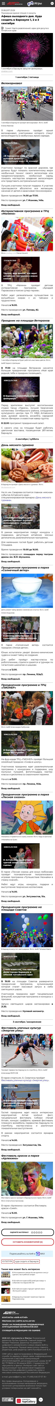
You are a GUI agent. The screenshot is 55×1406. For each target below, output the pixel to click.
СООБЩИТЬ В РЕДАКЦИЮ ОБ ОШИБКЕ (21, 1330)
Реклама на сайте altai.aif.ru (18, 1321)
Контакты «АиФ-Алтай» (15, 1317)
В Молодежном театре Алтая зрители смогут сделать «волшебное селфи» (30, 1274)
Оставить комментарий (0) (28, 1242)
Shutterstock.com (8, 488)
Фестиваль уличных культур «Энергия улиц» (25, 1080)
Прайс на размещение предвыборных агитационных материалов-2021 (23, 1325)
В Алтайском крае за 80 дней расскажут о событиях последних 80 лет (29, 1282)
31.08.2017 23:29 (8, 10)
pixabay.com (7, 71)
